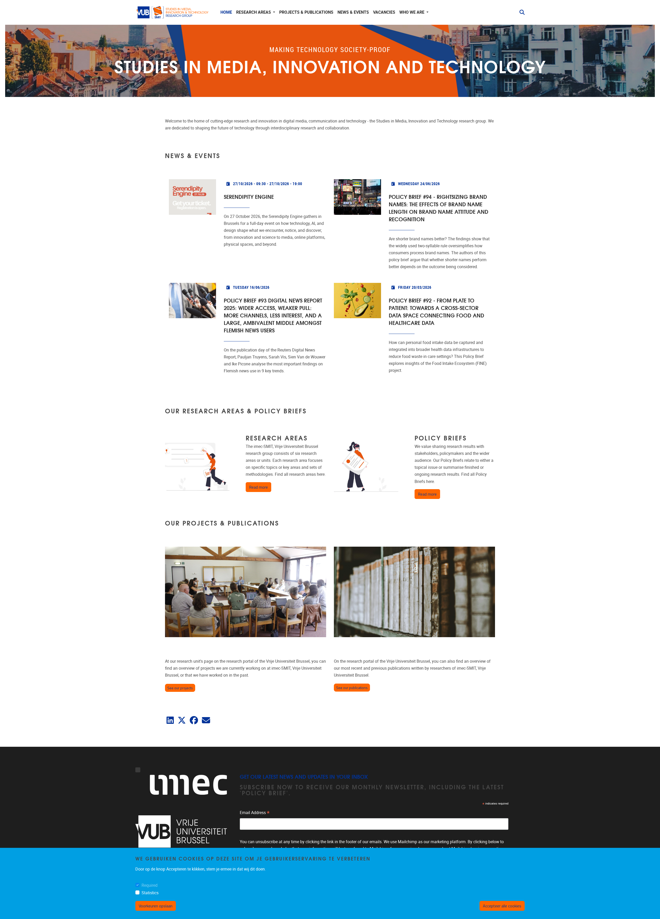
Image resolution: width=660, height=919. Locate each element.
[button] (520, 12)
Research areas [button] (254, 12)
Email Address (255, 813)
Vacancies (384, 12)
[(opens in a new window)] (170, 721)
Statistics (150, 892)
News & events (353, 12)
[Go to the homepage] (172, 12)
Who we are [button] (412, 12)
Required (150, 885)
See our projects (180, 688)
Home (226, 12)
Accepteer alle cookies (502, 906)
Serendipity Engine (249, 196)
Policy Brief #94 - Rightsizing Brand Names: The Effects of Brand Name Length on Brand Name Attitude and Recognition (438, 207)
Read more (260, 487)
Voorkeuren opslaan (155, 906)
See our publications (352, 687)
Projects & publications (306, 12)
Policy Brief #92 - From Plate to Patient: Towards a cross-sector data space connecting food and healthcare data (436, 311)
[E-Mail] (206, 721)
